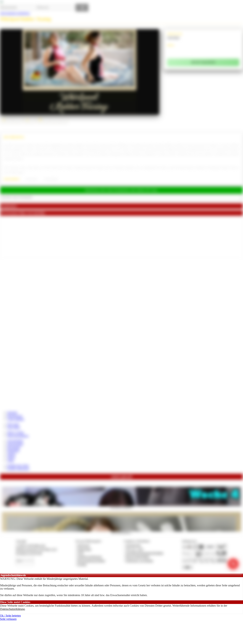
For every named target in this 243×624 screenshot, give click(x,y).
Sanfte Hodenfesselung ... (121, 532)
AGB (80, 553)
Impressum (83, 545)
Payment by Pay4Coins (29, 553)
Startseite (12, 412)
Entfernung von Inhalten (139, 560)
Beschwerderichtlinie (137, 556)
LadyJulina (173, 37)
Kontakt (81, 564)
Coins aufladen (15, 419)
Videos (11, 457)
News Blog (13, 427)
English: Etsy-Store (18, 465)
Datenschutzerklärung (12, 609)
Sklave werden (15, 432)
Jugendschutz (133, 545)
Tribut (10, 460)
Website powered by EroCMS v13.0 (36, 549)
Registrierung (14, 415)
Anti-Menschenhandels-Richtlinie (144, 553)
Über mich (13, 424)
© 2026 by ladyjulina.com (30, 545)
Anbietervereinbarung (89, 556)
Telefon (11, 453)
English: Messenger (18, 468)
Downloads (13, 447)
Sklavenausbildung (17, 435)
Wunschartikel (15, 444)
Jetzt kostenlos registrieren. (15, 13)
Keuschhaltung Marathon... (121, 507)
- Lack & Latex (31, 179)
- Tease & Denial (50, 179)
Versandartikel (15, 440)
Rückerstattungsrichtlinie (91, 560)
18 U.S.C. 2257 (135, 549)
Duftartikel (13, 450)
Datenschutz (84, 549)
